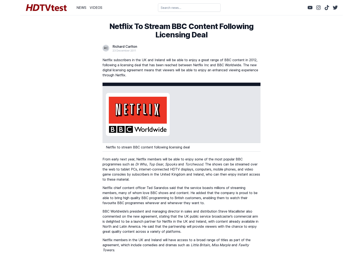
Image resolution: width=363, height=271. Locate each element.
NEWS (81, 7)
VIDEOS (96, 7)
